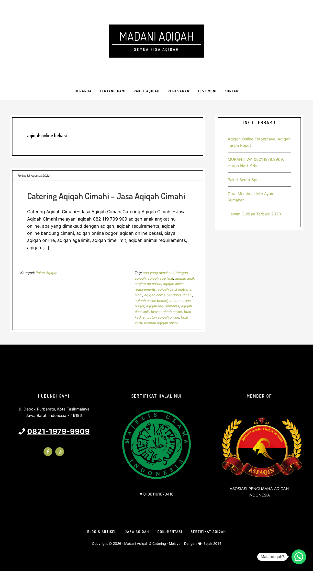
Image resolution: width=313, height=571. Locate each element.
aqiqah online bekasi (151, 300)
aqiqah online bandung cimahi (168, 295)
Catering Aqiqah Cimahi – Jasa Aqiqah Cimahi (106, 195)
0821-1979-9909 (58, 431)
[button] (298, 556)
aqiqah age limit (160, 278)
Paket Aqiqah (46, 273)
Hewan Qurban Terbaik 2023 (254, 213)
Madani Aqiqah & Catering (145, 543)
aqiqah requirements (162, 306)
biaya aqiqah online (166, 312)
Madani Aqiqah (156, 36)
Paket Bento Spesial (246, 179)
